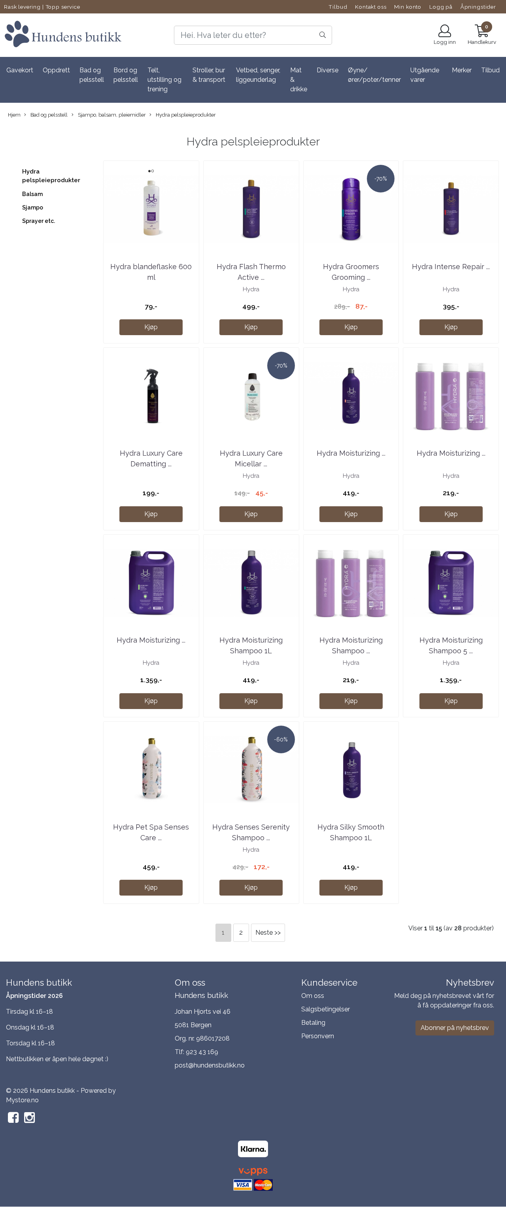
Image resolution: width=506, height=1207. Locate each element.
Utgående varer (424, 74)
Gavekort (19, 70)
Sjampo (32, 207)
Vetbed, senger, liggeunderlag (258, 74)
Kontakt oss (370, 7)
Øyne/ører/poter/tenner (374, 74)
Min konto (407, 7)
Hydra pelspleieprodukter (185, 115)
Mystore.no (22, 1100)
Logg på (441, 7)
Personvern (317, 1036)
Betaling (313, 1022)
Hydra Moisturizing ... (351, 453)
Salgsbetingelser (325, 1009)
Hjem (14, 115)
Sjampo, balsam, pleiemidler (111, 115)
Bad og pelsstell (91, 74)
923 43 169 (202, 1052)
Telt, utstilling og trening (164, 79)
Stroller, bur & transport (209, 74)
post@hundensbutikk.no (210, 1065)
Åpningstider (478, 7)
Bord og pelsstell (125, 74)
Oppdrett (56, 70)
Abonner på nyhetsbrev (455, 1028)
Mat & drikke (298, 79)
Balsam (32, 194)
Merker (462, 70)
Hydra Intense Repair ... (451, 266)
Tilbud (338, 7)
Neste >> (268, 932)
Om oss (312, 996)
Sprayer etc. (38, 221)
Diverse (327, 70)
